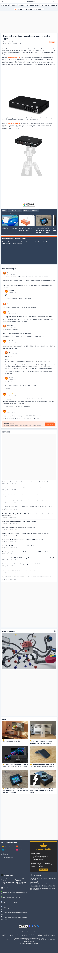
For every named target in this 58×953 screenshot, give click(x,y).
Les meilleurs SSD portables (20, 879)
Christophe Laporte (8, 42)
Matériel (52, 42)
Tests (4, 719)
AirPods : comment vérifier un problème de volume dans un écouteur (43, 879)
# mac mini (21, 5)
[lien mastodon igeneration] (29, 926)
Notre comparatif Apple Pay (8, 883)
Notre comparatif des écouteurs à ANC (21, 883)
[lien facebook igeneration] (32, 926)
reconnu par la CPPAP (23, 940)
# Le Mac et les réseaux (32, 5)
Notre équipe (40, 934)
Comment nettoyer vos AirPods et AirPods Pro (40, 881)
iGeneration (7, 850)
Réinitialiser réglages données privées (29, 943)
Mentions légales (4, 934)
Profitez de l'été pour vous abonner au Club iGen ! (30, 9)
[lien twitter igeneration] (35, 926)
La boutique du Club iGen (7, 857)
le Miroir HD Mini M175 (14, 57)
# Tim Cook (14, 5)
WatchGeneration (23, 850)
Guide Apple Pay (34, 882)
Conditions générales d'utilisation (13, 934)
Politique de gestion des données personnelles (28, 934)
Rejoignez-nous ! (43, 869)
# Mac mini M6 (5, 5)
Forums (2, 853)
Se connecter (49, 424)
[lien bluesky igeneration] (38, 926)
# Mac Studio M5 (44, 5)
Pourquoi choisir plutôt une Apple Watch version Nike (42, 883)
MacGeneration (22, 846)
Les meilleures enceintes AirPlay (8, 879)
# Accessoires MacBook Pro (30, 210)
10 (19, 43)
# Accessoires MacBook (15, 210)
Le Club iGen (7, 846)
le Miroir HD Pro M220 (14, 123)
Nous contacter (53, 934)
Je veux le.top (4, 854)
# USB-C (4, 210)
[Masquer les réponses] (3, 294)
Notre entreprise (46, 934)
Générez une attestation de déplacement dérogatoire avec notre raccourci (42, 889)
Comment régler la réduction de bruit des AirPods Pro (42, 886)
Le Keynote (3, 856)
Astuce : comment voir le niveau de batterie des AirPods (43, 885)
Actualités (6, 432)
